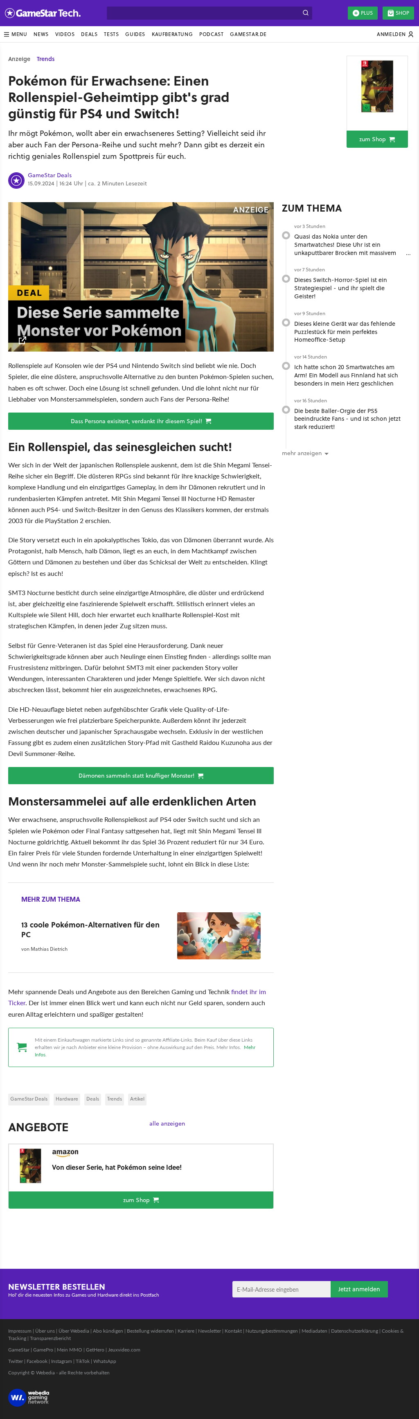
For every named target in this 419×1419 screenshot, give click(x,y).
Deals (89, 34)
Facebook (37, 1361)
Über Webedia (74, 1330)
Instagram (61, 1361)
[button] (15, 34)
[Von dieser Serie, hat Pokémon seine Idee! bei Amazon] (377, 86)
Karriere (186, 1330)
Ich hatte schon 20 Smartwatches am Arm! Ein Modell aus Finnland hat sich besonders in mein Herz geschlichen (346, 375)
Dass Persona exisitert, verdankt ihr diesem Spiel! (137, 421)
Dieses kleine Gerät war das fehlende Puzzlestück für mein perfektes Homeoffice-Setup (344, 331)
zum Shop (373, 139)
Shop (402, 12)
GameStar (18, 1349)
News (41, 34)
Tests (111, 34)
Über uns (45, 1330)
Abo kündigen (108, 1330)
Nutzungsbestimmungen (272, 1330)
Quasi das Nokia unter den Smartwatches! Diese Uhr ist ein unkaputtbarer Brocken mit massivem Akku (345, 248)
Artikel (137, 1098)
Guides (135, 34)
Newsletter (209, 1330)
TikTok (83, 1361)
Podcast (211, 34)
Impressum (20, 1330)
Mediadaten (314, 1330)
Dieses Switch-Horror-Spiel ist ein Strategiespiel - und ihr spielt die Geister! (340, 287)
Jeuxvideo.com (124, 1349)
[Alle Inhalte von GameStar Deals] (16, 180)
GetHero (95, 1349)
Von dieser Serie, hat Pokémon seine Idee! (117, 1167)
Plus (367, 12)
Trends (46, 58)
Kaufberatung (172, 34)
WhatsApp (104, 1361)
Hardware (67, 1098)
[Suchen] (305, 13)
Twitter (15, 1361)
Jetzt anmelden (359, 1289)
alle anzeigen (167, 1124)
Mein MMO (69, 1349)
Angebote (38, 1126)
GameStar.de (248, 34)
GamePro (43, 1349)
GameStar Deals (50, 175)
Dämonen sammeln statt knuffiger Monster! (137, 776)
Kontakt (233, 1330)
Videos (65, 34)
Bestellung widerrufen (150, 1330)
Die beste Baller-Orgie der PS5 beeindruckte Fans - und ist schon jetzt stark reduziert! (347, 418)
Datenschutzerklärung (354, 1330)
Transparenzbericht (50, 1338)
